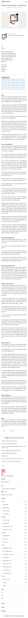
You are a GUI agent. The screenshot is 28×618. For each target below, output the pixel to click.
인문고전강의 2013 (15, 570)
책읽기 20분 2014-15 (15, 567)
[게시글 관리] (8, 431)
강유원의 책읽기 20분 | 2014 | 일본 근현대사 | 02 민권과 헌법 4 (13, 84)
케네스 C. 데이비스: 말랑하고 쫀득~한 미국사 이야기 (11, 458)
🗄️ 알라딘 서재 (4, 491)
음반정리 (15, 585)
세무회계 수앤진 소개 (5, 482)
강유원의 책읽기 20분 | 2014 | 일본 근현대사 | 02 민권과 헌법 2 (13, 80)
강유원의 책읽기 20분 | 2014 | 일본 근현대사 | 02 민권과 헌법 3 (13, 82)
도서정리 (15, 582)
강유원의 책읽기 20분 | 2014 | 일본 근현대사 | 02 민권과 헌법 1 (13, 79)
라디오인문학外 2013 (15, 573)
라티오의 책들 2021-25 (15, 551)
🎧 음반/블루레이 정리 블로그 (7, 494)
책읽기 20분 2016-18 (15, 563)
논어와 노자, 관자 (15, 579)
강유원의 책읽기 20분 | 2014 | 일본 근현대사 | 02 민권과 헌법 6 (13, 87)
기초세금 (14, 501)
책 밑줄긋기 (7, 438)
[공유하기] (6, 431)
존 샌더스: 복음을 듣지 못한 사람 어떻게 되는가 (10, 450)
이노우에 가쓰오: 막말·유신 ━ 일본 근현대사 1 (10, 461)
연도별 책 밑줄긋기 (15, 535)
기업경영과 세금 (15, 520)
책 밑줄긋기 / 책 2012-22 (11, 7)
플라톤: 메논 (4, 456)
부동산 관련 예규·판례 (15, 529)
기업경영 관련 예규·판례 (15, 526)
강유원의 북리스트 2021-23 (15, 554)
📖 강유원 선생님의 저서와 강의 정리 (8, 488)
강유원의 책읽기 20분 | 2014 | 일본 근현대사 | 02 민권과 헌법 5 (13, 85)
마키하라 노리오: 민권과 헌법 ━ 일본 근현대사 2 (14, 5)
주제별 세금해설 (15, 523)
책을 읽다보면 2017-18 (15, 560)
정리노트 (14, 576)
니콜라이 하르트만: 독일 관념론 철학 (8, 453)
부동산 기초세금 (15, 511)
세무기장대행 (15, 504)
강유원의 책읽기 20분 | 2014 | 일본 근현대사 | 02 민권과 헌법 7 (13, 89)
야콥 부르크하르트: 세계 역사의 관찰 (8, 441)
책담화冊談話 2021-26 (15, 548)
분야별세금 (14, 517)
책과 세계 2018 (15, 557)
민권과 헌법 (9, 33)
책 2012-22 (12, 438)
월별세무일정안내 (15, 507)
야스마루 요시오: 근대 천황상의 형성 (8, 443)
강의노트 (14, 545)
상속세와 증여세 (15, 514)
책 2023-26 (15, 539)
